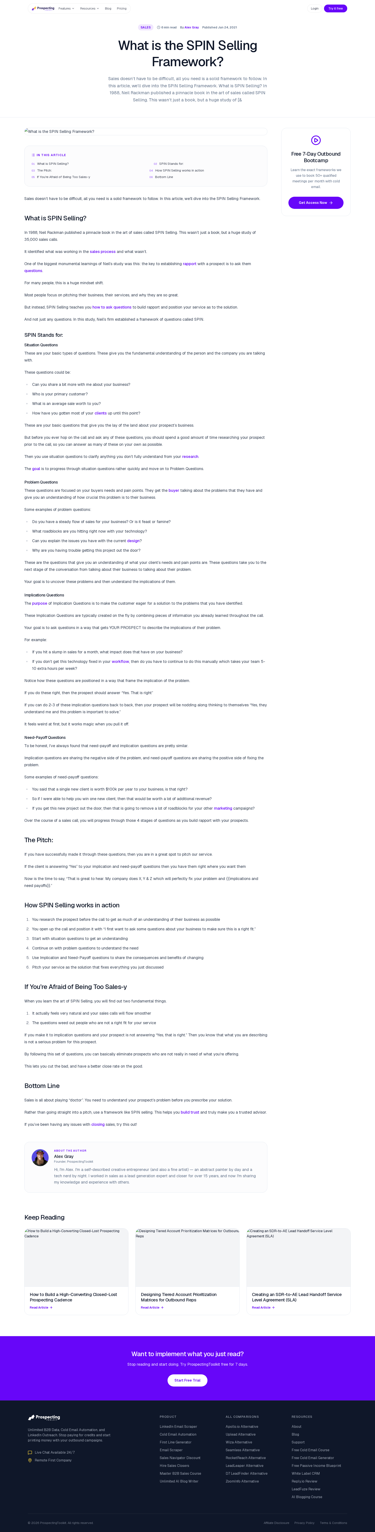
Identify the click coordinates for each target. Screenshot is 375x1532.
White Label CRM (306, 1473)
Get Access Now (313, 202)
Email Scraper (171, 1450)
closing (98, 1124)
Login (315, 8)
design (133, 540)
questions (33, 270)
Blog (108, 8)
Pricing (122, 8)
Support (298, 1442)
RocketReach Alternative (246, 1458)
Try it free (335, 8)
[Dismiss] (60, 1522)
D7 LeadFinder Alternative (247, 1473)
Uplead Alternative (241, 1434)
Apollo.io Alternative (242, 1426)
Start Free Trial (187, 1380)
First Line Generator (176, 1442)
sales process (103, 251)
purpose (39, 603)
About (296, 1426)
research (190, 456)
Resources (87, 8)
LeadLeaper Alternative (244, 1465)
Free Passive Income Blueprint (316, 1465)
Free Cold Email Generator (313, 1458)
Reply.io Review (304, 1481)
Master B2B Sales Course (180, 1473)
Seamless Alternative (243, 1450)
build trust (190, 1112)
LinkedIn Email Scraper (178, 1426)
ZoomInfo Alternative (242, 1481)
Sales (146, 27)
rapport (189, 263)
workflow (120, 661)
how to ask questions (112, 307)
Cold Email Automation (178, 1434)
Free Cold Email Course (310, 1450)
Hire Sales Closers (174, 1465)
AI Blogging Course (307, 1497)
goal (36, 468)
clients (101, 413)
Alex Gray (191, 27)
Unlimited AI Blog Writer (179, 1481)
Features (65, 8)
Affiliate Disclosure (276, 1523)
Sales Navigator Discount (180, 1458)
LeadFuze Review (306, 1489)
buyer (174, 490)
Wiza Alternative (239, 1442)
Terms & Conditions (333, 1523)
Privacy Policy (304, 1523)
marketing (223, 808)
